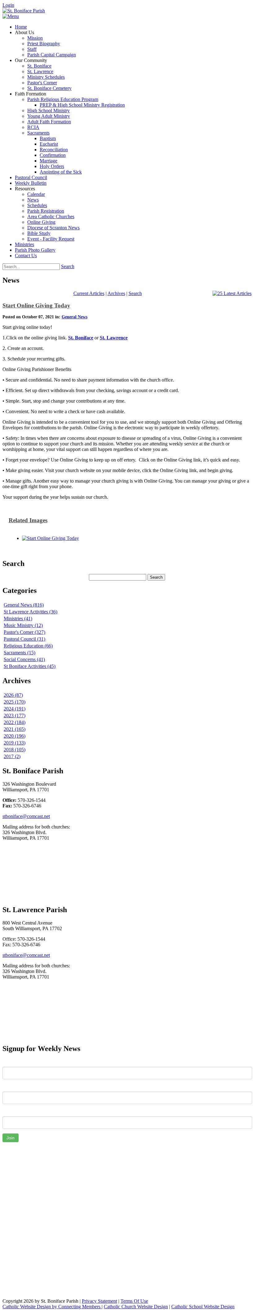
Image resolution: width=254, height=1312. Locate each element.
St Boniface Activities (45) (29, 666)
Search (67, 266)
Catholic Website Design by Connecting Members (52, 1306)
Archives (116, 293)
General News (74, 317)
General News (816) (24, 604)
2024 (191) (14, 708)
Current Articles (88, 293)
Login (8, 5)
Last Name (13, 1087)
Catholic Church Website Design (136, 1306)
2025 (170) (14, 702)
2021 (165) (14, 729)
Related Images (28, 520)
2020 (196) (14, 736)
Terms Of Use (134, 1301)
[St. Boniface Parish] (23, 10)
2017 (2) (12, 756)
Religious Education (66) (28, 645)
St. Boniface (80, 337)
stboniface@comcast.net (26, 816)
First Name (13, 1062)
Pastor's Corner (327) (24, 632)
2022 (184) (14, 722)
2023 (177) (14, 715)
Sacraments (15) (19, 652)
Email (8, 1112)
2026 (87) (13, 695)
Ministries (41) (18, 618)
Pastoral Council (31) (24, 639)
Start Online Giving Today (36, 305)
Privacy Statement (99, 1301)
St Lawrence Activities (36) (30, 611)
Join (11, 1137)
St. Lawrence (114, 337)
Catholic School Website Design (202, 1306)
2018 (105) (14, 749)
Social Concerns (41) (24, 659)
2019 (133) (14, 742)
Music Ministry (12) (23, 625)
